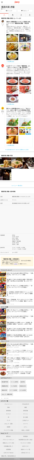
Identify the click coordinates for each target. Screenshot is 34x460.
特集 (8, 407)
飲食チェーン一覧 (25, 449)
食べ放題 (25, 417)
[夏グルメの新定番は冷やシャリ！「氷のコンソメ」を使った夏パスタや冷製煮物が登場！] (12, 122)
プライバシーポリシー (8, 439)
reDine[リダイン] (25, 452)
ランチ (8, 420)
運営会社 (8, 436)
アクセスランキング (6, 270)
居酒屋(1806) (5, 386)
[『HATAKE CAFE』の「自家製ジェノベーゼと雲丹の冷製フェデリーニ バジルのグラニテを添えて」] (25, 122)
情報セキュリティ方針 (8, 443)
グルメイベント (8, 404)
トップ (4, 15)
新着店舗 (25, 410)
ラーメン (25, 414)
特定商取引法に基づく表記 (25, 439)
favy (1, 398)
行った (9, 10)
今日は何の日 (25, 404)
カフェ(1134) (23, 390)
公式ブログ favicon (8, 452)
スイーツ (25, 423)
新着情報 (8, 410)
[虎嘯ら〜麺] (17, 163)
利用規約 (25, 436)
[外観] (5, 174)
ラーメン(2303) (14, 382)
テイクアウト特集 (8, 430)
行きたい (25, 10)
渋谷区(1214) (23, 386)
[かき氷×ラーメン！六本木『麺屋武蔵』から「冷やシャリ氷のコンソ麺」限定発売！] (12, 81)
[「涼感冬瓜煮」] (12, 131)
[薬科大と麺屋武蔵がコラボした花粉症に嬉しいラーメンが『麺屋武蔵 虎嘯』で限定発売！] (12, 38)
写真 (12, 15)
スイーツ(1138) (13, 390)
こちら (15, 263)
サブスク (8, 414)
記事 (21, 15)
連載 (25, 407)
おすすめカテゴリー (6, 378)
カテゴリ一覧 (4, 401)
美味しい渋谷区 (25, 430)
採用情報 (8, 449)
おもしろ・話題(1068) (7, 394)
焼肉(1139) (4, 390)
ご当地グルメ (25, 420)
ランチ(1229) (14, 386)
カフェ (25, 427)
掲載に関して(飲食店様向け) (8, 456)
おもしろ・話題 (8, 423)
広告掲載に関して (8, 446)
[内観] (28, 163)
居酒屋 (8, 427)
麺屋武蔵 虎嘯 (7, 7)
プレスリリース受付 (25, 443)
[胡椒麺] (5, 163)
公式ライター (25, 446)
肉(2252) (23, 382)
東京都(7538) (5, 382)
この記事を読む (10, 61)
